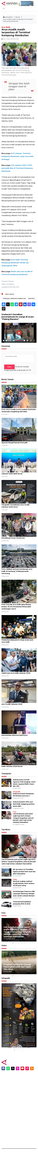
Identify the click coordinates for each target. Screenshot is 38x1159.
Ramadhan (9, 17)
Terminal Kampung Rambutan (14, 298)
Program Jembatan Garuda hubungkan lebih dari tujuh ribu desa (17, 966)
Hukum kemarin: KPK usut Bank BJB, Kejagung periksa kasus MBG (23, 804)
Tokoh (23, 1089)
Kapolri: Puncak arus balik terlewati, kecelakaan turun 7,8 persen (16, 537)
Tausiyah (24, 1093)
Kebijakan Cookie (27, 1127)
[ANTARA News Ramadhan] (13, 1062)
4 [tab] (22, 943)
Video (15, 879)
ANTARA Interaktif (9, 1113)
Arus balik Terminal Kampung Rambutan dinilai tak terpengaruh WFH (15, 263)
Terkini (4, 1075)
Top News (6, 830)
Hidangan (24, 1082)
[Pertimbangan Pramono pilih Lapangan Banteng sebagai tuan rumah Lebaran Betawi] (6, 894)
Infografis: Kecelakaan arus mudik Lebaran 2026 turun (15, 506)
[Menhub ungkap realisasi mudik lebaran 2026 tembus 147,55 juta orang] (6, 883)
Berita (18, 17)
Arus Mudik (9, 294)
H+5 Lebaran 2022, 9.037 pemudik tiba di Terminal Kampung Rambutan (17, 168)
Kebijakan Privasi (27, 1123)
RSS (22, 1141)
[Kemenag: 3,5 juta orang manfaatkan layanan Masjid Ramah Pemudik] (19, 429)
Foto (14, 812)
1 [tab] (13, 943)
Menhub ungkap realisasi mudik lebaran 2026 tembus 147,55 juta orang (23, 883)
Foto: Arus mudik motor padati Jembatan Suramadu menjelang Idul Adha (19, 410)
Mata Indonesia (7, 1116)
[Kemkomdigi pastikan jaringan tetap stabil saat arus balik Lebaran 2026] (19, 660)
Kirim (9, 367)
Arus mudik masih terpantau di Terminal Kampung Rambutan (18, 20)
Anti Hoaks (6, 1109)
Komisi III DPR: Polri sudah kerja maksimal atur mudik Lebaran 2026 (19, 703)
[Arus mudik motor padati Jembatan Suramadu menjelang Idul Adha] (19, 396)
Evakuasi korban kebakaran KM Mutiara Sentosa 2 (18, 1042)
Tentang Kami (26, 1131)
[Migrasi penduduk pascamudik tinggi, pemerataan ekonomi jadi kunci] (19, 722)
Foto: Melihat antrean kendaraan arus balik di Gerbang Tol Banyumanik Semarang (17, 571)
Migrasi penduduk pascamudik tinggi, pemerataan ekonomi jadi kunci (17, 734)
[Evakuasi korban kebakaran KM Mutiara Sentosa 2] (6, 795)
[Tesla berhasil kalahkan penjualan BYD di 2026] (6, 905)
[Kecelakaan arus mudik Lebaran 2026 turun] (19, 492)
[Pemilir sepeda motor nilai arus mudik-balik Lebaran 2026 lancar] (19, 753)
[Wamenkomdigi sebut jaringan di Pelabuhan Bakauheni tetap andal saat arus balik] (19, 627)
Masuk (23, 1113)
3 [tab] (19, 943)
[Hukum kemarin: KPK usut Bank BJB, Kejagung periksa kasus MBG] (6, 805)
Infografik (16, 792)
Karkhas (5, 1105)
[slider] (6, 340)
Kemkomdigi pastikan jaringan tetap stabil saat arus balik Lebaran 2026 (17, 672)
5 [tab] (25, 943)
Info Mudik (25, 1086)
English (23, 1097)
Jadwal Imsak (26, 1100)
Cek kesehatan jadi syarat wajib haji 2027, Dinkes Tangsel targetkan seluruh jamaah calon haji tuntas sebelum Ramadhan (23, 818)
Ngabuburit (25, 1079)
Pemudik (31, 298)
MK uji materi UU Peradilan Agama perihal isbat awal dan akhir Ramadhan (24, 871)
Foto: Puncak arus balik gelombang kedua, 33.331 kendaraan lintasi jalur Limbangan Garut (16, 606)
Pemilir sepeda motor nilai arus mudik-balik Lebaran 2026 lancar (17, 765)
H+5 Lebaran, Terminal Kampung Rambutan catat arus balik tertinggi (17, 156)
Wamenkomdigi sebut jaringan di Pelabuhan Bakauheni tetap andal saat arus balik (17, 640)
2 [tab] (16, 943)
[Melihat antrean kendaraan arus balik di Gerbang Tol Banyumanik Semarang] (19, 556)
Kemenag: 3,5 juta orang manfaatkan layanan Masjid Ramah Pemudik (17, 441)
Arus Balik (6, 27)
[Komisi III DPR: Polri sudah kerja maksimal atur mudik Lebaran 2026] (19, 691)
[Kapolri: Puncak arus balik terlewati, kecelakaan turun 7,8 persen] (19, 525)
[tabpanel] (19, 929)
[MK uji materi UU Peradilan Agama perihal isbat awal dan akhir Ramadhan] (6, 872)
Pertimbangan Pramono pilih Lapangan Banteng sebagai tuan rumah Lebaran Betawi (24, 894)
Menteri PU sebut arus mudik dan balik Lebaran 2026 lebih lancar (17, 473)
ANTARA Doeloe (8, 1120)
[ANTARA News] (10, 3)
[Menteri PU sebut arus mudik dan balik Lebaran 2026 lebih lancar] (19, 461)
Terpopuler (6, 774)
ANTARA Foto (26, 1145)
